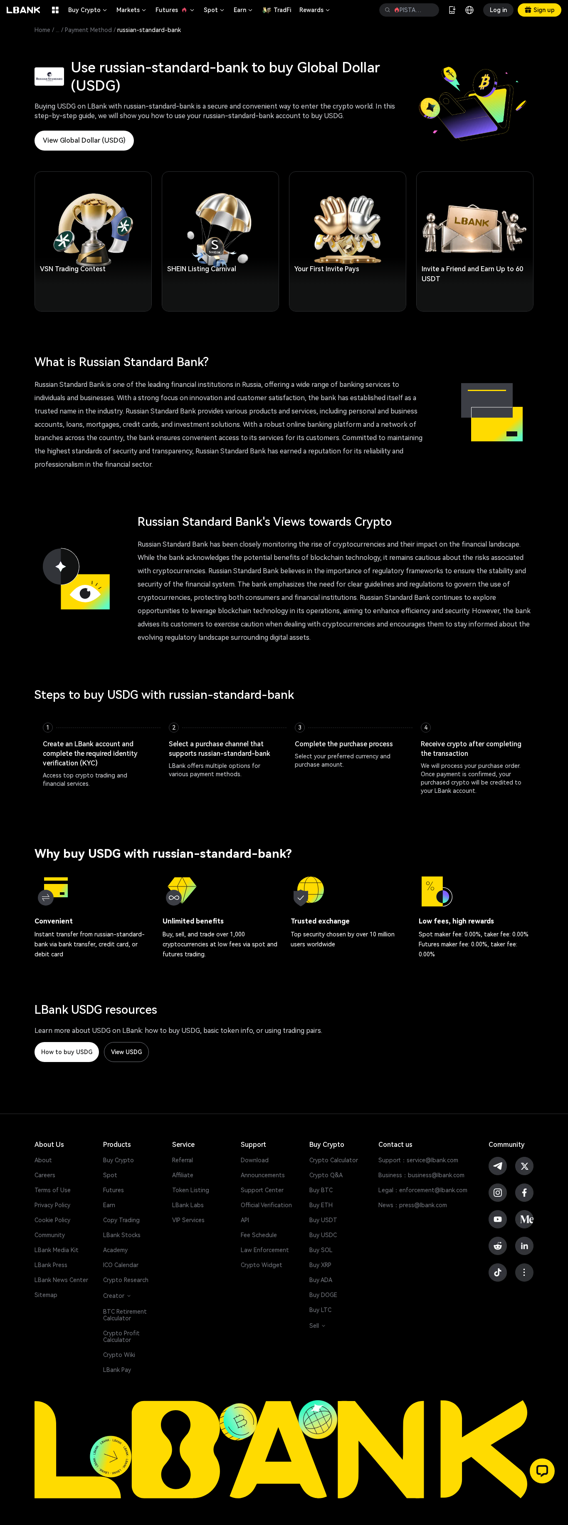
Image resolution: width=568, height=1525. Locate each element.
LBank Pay (117, 1370)
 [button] (429, 10)
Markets (131, 10)
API (245, 1220)
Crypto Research (125, 1280)
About (43, 1160)
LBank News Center (61, 1280)
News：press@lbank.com (412, 1205)
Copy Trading (121, 1220)
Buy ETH (321, 1205)
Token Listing (190, 1190)
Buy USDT (323, 1220)
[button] (542, 1470)
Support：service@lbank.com (418, 1160)
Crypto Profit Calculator (121, 1336)
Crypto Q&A (326, 1175)
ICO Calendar (120, 1265)
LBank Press (51, 1265)
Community (50, 1235)
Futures (175, 10)
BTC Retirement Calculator (125, 1315)
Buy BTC (321, 1190)
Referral (182, 1160)
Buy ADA (320, 1280)
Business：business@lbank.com (421, 1175)
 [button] (387, 10)
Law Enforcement (265, 1250)
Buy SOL (321, 1250)
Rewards (315, 10)
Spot (214, 10)
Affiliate (182, 1175)
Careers (45, 1175)
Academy (115, 1250)
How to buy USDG (66, 1052)
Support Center (262, 1190)
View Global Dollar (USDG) (84, 140)
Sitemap (46, 1295)
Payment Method (88, 30)
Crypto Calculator (333, 1160)
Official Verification (266, 1205)
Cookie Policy (52, 1220)
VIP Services (188, 1220)
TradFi (282, 10)
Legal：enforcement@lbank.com (422, 1190)
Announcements (263, 1175)
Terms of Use (53, 1190)
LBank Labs (188, 1205)
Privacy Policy (52, 1205)
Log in (498, 10)
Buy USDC (323, 1235)
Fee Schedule (259, 1235)
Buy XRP (320, 1265)
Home (42, 30)
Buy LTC (320, 1310)
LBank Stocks (122, 1235)
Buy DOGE (323, 1295)
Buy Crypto (88, 10)
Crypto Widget (261, 1265)
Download (255, 1160)
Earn (244, 10)
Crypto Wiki (119, 1355)
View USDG (126, 1052)
